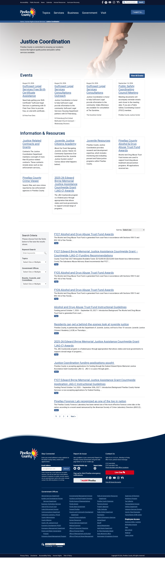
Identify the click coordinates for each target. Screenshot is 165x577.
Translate (60, 546)
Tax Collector (130, 501)
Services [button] (59, 12)
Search (141, 2)
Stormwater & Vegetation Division (108, 536)
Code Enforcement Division (50, 509)
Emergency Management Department (54, 528)
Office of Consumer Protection (79, 528)
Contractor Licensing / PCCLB (51, 515)
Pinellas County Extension (106, 501)
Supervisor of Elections (133, 496)
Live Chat (119, 472)
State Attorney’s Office (105, 533)
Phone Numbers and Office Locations (117, 467)
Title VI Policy (68, 555)
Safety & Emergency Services (107, 517)
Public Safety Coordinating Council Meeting (128, 89)
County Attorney (47, 520)
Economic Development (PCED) (52, 525)
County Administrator (49, 517)
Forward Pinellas (75, 509)
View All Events (137, 76)
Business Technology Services (52, 504)
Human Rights (57, 555)
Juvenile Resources (98, 140)
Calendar (49, 2)
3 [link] (63, 416)
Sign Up (66, 469)
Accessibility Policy (45, 555)
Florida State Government (78, 506)
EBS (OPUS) (129, 530)
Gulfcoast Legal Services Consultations (96, 89)
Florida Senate (74, 504)
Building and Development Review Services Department (53, 500)
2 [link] (59, 416)
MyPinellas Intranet (132, 524)
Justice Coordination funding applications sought (84, 362)
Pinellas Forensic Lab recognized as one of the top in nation (90, 401)
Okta (127, 527)
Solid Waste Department (105, 528)
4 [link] (67, 416)
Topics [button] (46, 12)
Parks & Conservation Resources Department (108, 497)
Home (22, 21)
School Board (102, 520)
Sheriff (100, 523)
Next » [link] (73, 416)
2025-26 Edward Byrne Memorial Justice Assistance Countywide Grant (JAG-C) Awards (66, 184)
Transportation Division (133, 504)
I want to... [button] (138, 12)
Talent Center (130, 535)
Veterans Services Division (134, 509)
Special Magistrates (104, 525)
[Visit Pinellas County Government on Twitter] (106, 2)
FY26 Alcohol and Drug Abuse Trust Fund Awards (84, 289)
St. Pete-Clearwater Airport (106, 531)
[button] (34, 262)
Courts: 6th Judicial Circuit (50, 523)
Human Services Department (79, 523)
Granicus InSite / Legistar (134, 522)
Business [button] (73, 12)
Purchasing (101, 515)
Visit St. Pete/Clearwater (133, 512)
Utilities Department (132, 506)
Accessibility (24, 2)
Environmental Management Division (81, 496)
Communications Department (51, 512)
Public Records (34, 2)
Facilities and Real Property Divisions (81, 498)
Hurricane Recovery (73, 2)
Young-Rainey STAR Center (134, 515)
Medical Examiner (75, 525)
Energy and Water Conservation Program (52, 532)
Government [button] (89, 12)
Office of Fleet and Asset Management (82, 536)
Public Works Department (106, 512)
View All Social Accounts (113, 482)
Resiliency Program (132, 498)
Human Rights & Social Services (35, 21)
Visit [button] (103, 12)
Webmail (128, 533)
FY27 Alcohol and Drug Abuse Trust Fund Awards (84, 234)
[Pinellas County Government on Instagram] (114, 2)
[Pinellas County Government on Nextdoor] (118, 2)
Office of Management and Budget (81, 533)
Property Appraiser (103, 506)
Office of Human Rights (77, 531)
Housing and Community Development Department (82, 513)
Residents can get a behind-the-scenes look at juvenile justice (91, 324)
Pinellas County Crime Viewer (32, 179)
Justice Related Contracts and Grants (32, 144)
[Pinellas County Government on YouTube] (110, 2)
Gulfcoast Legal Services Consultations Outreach (64, 91)
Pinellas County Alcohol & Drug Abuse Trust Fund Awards (129, 145)
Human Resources (59, 2)
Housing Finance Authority (78, 517)
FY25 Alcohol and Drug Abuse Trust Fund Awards (84, 272)
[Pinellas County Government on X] (110, 478)
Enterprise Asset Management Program (54, 536)
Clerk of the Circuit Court (50, 506)
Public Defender (103, 509)
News (43, 2)
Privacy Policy (24, 555)
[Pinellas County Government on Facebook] (102, 2)
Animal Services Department (51, 496)
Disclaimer (34, 555)
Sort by (119, 230)
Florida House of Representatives (80, 501)
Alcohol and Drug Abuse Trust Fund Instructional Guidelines (90, 307)
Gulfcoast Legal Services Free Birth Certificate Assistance (34, 91)
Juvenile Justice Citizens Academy (65, 142)
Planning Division (103, 504)
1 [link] (56, 416)
